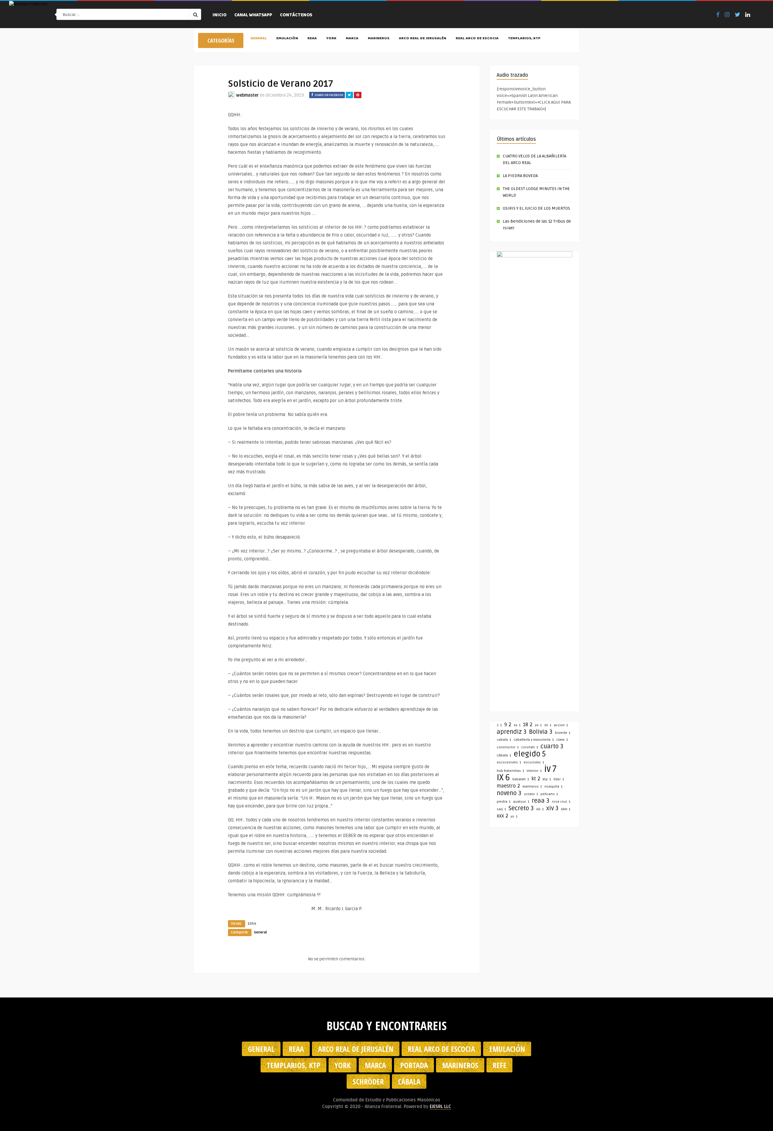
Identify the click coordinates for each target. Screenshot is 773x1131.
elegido (530, 754)
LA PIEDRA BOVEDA (520, 175)
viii (540, 809)
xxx (502, 816)
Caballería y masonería (534, 740)
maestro (508, 786)
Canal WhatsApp (253, 15)
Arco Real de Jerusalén (422, 38)
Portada (414, 1065)
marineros (532, 786)
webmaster (247, 95)
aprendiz (512, 732)
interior (534, 771)
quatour (521, 802)
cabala (504, 740)
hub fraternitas (510, 771)
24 (538, 725)
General (258, 38)
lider (558, 779)
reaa (541, 801)
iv (550, 769)
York (331, 38)
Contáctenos (296, 15)
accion (561, 725)
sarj (501, 809)
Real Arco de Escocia (477, 38)
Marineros (379, 38)
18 (527, 725)
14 (517, 725)
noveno (509, 793)
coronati (529, 747)
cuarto (551, 746)
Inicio (219, 15)
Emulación (287, 38)
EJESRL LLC (440, 1106)
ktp (547, 779)
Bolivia (541, 732)
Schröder (368, 1081)
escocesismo (509, 762)
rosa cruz (561, 802)
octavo (531, 794)
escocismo (534, 762)
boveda (562, 733)
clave (562, 740)
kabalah (520, 779)
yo (514, 816)
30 (547, 725)
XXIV (565, 809)
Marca (352, 38)
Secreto (521, 808)
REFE (499, 1065)
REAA (312, 38)
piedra (504, 802)
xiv (552, 808)
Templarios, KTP (524, 38)
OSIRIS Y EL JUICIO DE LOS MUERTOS (536, 208)
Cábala (504, 755)
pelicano (549, 794)
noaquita (553, 786)
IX (503, 777)
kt (535, 779)
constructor (508, 747)
